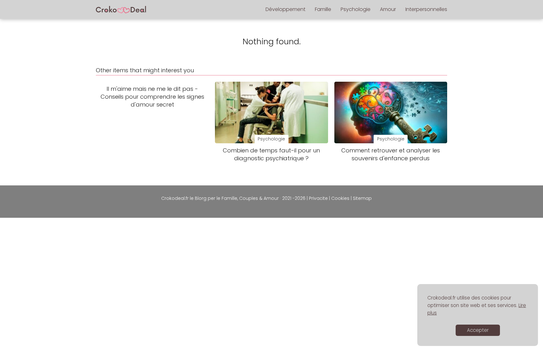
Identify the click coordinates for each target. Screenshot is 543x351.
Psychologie (355, 9)
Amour (388, 9)
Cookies (340, 198)
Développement (285, 9)
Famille (323, 9)
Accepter (478, 330)
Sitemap (362, 198)
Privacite (318, 198)
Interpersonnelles (426, 9)
